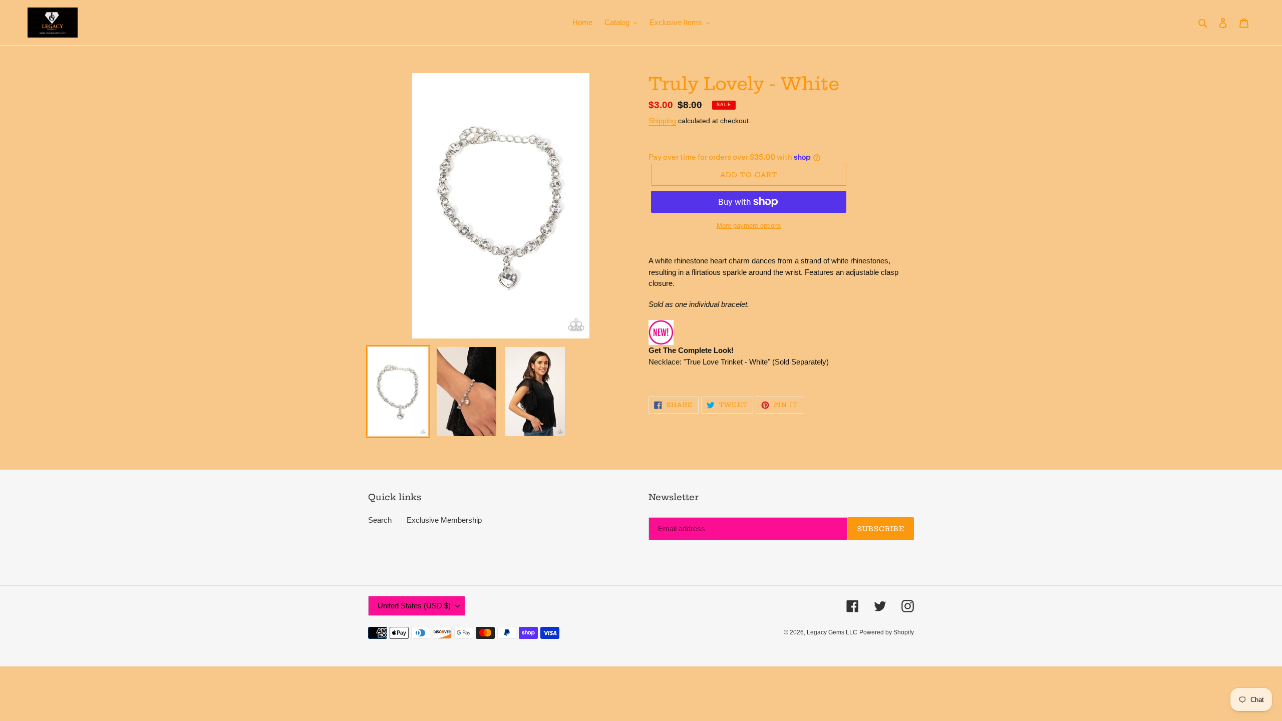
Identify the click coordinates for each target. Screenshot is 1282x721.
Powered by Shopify (886, 632)
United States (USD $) (414, 605)
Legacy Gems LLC (832, 632)
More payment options (749, 225)
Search (380, 520)
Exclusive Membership (444, 520)
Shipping (662, 121)
